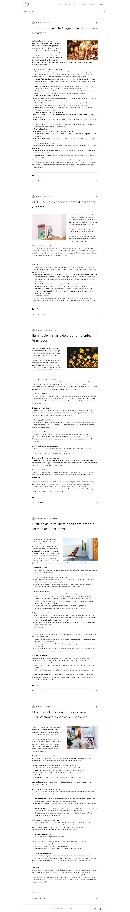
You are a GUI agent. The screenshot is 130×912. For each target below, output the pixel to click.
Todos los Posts (28, 11)
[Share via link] (37, 175)
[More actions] (97, 23)
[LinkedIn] (100, 909)
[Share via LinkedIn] (33, 175)
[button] (104, 12)
